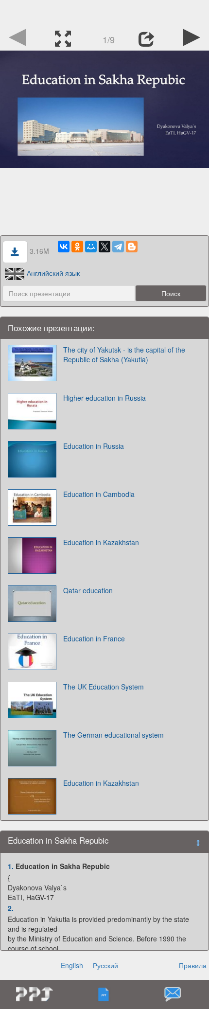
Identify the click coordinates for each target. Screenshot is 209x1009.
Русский (105, 965)
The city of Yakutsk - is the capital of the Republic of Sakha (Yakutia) (124, 354)
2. (11, 908)
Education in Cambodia (99, 494)
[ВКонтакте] (64, 246)
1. (11, 866)
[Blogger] (132, 246)
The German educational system (113, 735)
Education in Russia (93, 446)
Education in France (94, 638)
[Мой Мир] (91, 246)
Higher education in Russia (104, 398)
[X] (104, 246)
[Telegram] (118, 246)
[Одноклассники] (77, 246)
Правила (193, 965)
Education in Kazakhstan (101, 542)
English (72, 965)
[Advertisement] (104, 12)
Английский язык (53, 273)
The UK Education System (103, 686)
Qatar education (88, 590)
